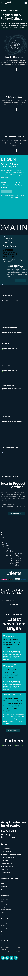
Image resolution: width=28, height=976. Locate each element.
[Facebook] (7, 958)
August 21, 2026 (17, 694)
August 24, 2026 (9, 666)
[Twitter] (11, 958)
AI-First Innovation (14, 97)
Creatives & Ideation (10, 664)
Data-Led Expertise (14, 57)
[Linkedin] (3, 958)
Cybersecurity (9, 634)
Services (7, 694)
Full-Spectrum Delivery (14, 137)
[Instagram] (16, 958)
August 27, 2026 (9, 636)
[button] (25, 3)
